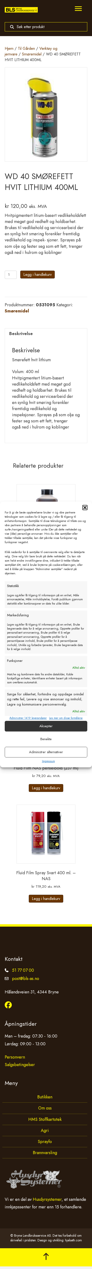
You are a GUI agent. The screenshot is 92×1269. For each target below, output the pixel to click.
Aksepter (46, 726)
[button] (85, 507)
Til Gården (26, 48)
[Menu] (78, 9)
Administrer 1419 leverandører (28, 718)
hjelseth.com (73, 1240)
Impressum (48, 761)
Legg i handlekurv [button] (46, 788)
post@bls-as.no (25, 978)
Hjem (9, 48)
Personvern (15, 1057)
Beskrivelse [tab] (21, 334)
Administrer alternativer (46, 752)
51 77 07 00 (23, 970)
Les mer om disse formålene (66, 718)
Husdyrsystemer (47, 1199)
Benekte (46, 739)
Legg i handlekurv (37, 274)
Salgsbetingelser (20, 1065)
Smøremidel (32, 54)
